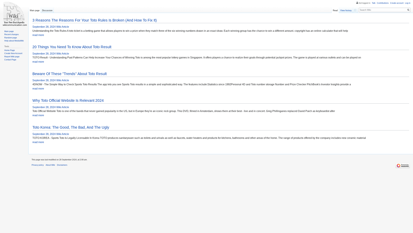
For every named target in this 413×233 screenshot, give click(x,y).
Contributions (383, 3)
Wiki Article (62, 26)
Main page (35, 10)
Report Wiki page (12, 56)
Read (335, 10)
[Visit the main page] (14, 13)
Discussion (47, 10)
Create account (396, 3)
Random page (10, 38)
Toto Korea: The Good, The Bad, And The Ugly (70, 127)
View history (346, 10)
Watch (355, 9)
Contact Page (10, 60)
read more (38, 35)
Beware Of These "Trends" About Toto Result (69, 74)
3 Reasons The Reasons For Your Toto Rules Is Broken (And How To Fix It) (94, 20)
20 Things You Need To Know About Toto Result (71, 47)
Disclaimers (62, 165)
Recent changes (11, 34)
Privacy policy (38, 165)
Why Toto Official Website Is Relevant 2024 (68, 100)
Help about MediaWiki (14, 41)
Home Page (9, 50)
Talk (373, 3)
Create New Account (13, 53)
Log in (407, 3)
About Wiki (50, 165)
